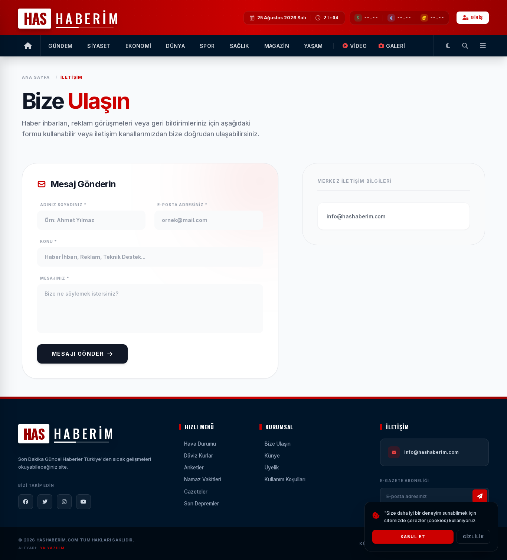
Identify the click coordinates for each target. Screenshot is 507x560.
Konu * (48, 241)
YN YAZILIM (52, 548)
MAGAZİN (276, 46)
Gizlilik (473, 536)
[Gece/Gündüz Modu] (448, 45)
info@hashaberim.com (356, 216)
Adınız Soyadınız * (63, 204)
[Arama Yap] (465, 45)
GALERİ (395, 46)
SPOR (207, 46)
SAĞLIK (239, 46)
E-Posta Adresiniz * (182, 204)
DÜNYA (175, 46)
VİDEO (358, 46)
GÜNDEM (60, 46)
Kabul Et (412, 536)
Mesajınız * (54, 278)
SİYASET (98, 46)
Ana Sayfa (36, 77)
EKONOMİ (138, 46)
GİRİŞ (477, 17)
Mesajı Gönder (78, 354)
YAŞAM (313, 46)
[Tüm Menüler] (481, 45)
